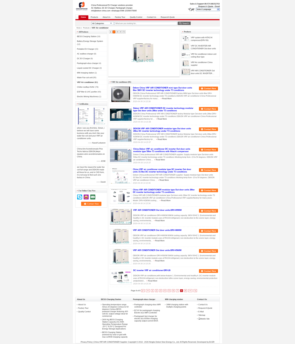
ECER (211, 342)
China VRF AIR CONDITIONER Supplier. (111, 342)
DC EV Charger (83, 58)
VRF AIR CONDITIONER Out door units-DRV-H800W (157, 230)
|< (143, 291)
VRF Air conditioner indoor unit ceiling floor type (203, 55)
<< (148, 291)
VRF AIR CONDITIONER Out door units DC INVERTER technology (203, 72)
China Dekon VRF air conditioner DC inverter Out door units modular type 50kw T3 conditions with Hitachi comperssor (161, 150)
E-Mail (201, 312)
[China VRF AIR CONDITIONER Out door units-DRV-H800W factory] (120, 237)
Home (83, 17)
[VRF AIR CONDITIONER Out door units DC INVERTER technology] (185, 72)
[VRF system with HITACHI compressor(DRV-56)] (185, 38)
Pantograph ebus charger (87, 63)
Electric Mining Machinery (87, 97)
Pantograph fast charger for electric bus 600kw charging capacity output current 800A (146, 318)
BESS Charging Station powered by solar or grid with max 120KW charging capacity (115, 334)
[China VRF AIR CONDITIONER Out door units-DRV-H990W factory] (121, 216)
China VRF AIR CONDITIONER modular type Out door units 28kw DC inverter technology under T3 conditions (164, 191)
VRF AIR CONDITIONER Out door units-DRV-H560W (157, 250)
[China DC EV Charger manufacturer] (83, 6)
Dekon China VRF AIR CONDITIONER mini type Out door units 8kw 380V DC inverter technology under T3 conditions (162, 89)
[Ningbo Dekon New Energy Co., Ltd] (218, 9)
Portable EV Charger (85, 49)
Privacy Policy (86, 342)
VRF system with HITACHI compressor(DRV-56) (201, 38)
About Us (106, 17)
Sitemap (201, 315)
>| (195, 291)
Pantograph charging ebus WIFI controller (147, 306)
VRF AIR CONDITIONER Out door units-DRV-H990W (157, 210)
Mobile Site (205, 319)
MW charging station (85, 73)
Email (217, 6)
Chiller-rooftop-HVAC (86, 87)
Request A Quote (205, 6)
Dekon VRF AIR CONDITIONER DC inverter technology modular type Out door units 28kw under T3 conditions (163, 109)
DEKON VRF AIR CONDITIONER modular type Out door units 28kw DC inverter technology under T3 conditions (162, 129)
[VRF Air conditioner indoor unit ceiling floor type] (185, 55)
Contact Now (210, 88)
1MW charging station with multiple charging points (177, 306)
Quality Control (136, 17)
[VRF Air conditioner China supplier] (185, 63)
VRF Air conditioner (85, 82)
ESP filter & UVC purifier (87, 92)
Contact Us (151, 17)
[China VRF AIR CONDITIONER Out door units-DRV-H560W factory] (120, 257)
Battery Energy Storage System (90, 41)
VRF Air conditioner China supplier (201, 63)
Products (94, 17)
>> (190, 291)
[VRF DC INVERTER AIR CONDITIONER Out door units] (142, 53)
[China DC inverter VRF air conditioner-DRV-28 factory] (121, 277)
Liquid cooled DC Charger (88, 68)
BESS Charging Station (86, 36)
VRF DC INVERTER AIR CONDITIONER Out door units (203, 47)
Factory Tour (120, 17)
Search (185, 23)
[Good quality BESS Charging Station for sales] (83, 124)
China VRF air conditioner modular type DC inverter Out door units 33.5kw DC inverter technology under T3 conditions (162, 170)
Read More (167, 98)
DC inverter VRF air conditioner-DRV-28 (151, 270)
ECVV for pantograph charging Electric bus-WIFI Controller (147, 311)
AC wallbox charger (85, 54)
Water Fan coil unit (84, 77)
